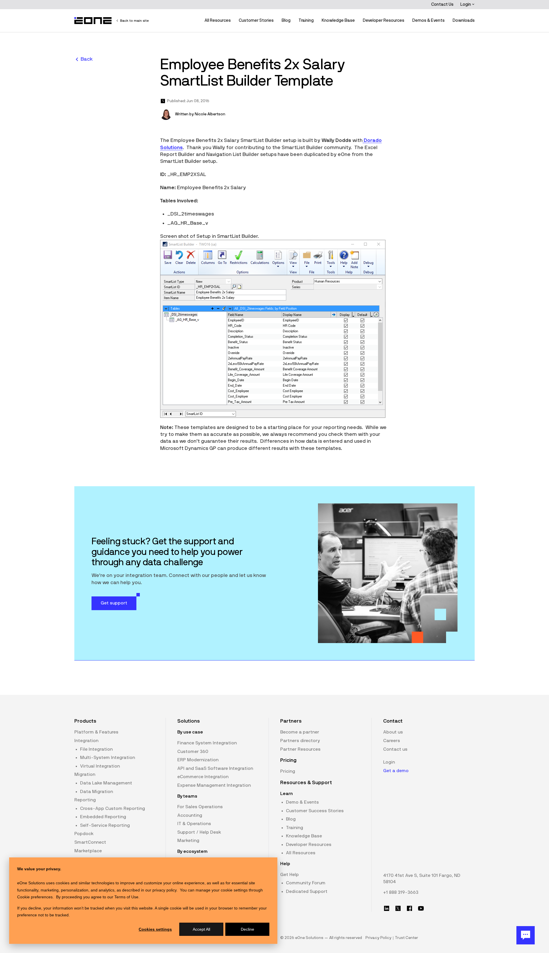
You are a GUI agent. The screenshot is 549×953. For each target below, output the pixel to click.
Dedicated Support (306, 891)
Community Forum (305, 883)
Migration (84, 774)
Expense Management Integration (214, 785)
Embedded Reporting (103, 816)
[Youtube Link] (420, 908)
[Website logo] (93, 20)
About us (393, 732)
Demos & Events (428, 20)
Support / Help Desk (199, 832)
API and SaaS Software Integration (215, 768)
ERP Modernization (197, 760)
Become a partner (299, 732)
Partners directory (300, 740)
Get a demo (396, 770)
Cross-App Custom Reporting (112, 808)
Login (466, 4)
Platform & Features (96, 732)
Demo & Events (302, 802)
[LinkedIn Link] (386, 908)
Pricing (287, 771)
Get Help (289, 874)
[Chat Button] (525, 935)
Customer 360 (192, 751)
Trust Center (406, 938)
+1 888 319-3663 (400, 892)
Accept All (201, 929)
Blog (286, 20)
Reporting (85, 800)
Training (306, 20)
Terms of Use (126, 897)
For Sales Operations (200, 806)
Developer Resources (383, 20)
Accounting (189, 815)
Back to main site (134, 20)
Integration (86, 740)
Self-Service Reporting (105, 825)
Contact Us (442, 4)
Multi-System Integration (107, 757)
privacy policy (164, 890)
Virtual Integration (100, 766)
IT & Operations (194, 823)
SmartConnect (90, 842)
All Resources (217, 20)
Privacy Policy (378, 938)
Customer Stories (256, 20)
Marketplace (88, 851)
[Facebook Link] (409, 908)
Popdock (84, 833)
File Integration (96, 749)
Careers (391, 740)
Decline (247, 929)
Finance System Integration (207, 743)
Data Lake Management (106, 783)
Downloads (464, 20)
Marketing (188, 840)
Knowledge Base (338, 20)
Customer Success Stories (315, 810)
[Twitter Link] (398, 908)
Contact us (395, 749)
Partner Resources (300, 749)
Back (87, 59)
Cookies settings (155, 929)
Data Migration (96, 791)
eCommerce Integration (202, 776)
